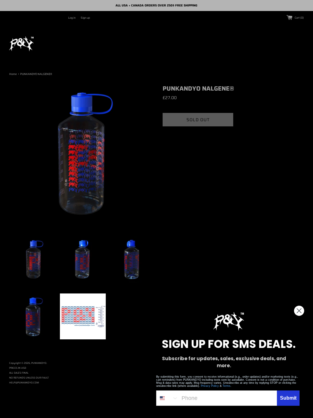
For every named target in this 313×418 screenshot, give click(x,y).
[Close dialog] (299, 310)
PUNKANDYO (38, 363)
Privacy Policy (210, 385)
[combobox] (167, 398)
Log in (71, 18)
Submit (288, 398)
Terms (226, 385)
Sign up (85, 18)
